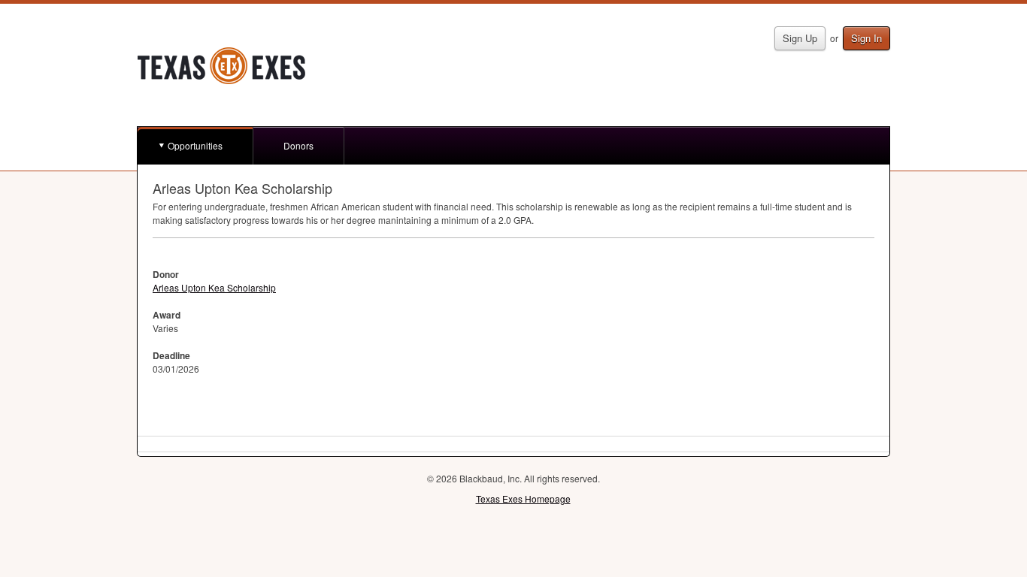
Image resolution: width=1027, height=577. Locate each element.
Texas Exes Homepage (523, 498)
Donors (298, 145)
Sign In (866, 38)
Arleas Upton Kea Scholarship (214, 287)
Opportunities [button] (195, 145)
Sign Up (800, 38)
